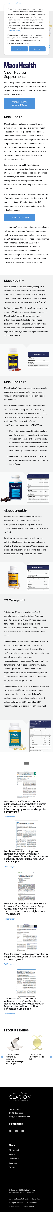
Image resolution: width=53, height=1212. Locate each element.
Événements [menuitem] (32, 1203)
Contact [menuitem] (12, 1167)
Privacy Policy (15, 31)
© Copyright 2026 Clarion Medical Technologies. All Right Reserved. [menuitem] (22, 1191)
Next (51, 1056)
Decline (37, 49)
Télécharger (9, 816)
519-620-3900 (15, 1109)
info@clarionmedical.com (19, 1116)
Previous (2, 1056)
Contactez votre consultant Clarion (19, 103)
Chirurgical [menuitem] (14, 1150)
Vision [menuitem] (12, 1154)
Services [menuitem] (13, 1163)
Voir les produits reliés (19, 217)
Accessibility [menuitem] (29, 1206)
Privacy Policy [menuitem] (14, 1206)
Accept (19, 49)
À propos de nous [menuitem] (16, 1203)
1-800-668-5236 (16, 1113)
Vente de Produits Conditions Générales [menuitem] (24, 1199)
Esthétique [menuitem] (14, 1159)
